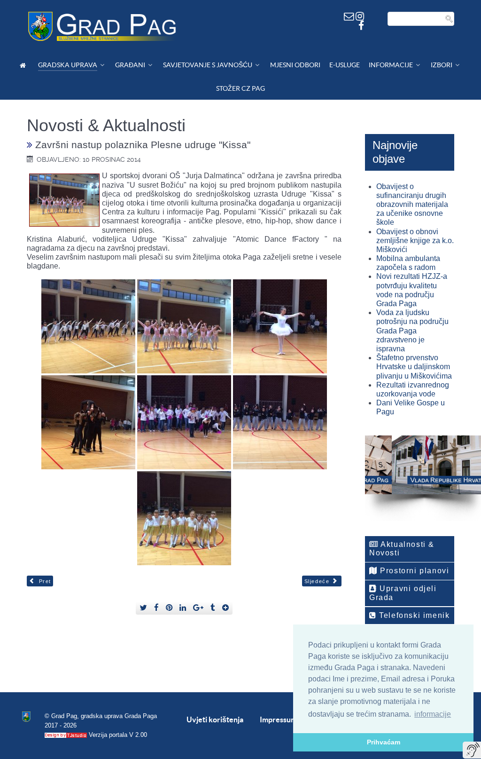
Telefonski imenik (413, 615)
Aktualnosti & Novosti (401, 548)
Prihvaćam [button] (383, 742)
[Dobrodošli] (24, 65)
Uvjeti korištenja (214, 719)
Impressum (278, 719)
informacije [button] (432, 714)
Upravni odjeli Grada (403, 593)
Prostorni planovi (414, 571)
